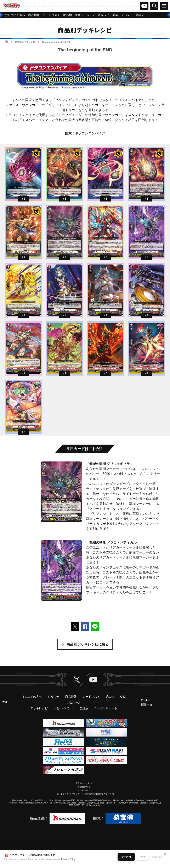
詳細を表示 (157, 857)
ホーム (6, 41)
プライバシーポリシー (85, 783)
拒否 (143, 856)
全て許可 (126, 856)
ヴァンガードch (144, 6)
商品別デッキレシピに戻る (88, 644)
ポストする (75, 626)
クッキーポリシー (85, 790)
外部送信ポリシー (85, 787)
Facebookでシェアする (85, 626)
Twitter (76, 679)
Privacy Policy (68, 859)
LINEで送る (95, 626)
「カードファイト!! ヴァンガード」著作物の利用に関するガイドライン (85, 794)
